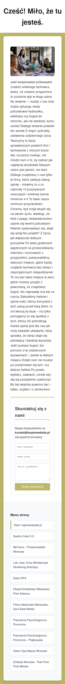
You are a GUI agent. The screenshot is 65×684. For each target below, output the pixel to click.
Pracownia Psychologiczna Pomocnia (30, 622)
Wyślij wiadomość (32, 486)
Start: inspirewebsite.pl (28, 525)
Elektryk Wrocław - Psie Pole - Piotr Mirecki (31, 664)
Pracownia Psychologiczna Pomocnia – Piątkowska (30, 637)
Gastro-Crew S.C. (24, 536)
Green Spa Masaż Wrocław (30, 651)
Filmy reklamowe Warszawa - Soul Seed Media (31, 607)
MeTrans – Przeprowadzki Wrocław (29, 549)
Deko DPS (19, 578)
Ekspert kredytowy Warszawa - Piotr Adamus (32, 591)
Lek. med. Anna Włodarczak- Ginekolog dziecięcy (31, 565)
